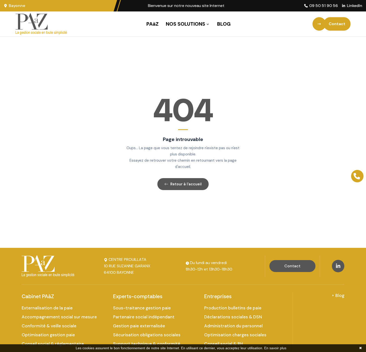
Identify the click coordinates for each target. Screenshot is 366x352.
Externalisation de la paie (47, 308)
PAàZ (152, 24)
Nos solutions (185, 24)
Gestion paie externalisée (139, 326)
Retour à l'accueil (186, 184)
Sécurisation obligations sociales (147, 335)
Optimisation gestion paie (48, 335)
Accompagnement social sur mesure (59, 317)
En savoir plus (275, 348)
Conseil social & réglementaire (53, 344)
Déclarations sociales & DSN (233, 317)
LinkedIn (354, 5)
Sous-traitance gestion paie (142, 308)
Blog (224, 24)
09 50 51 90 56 (323, 5)
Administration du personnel (233, 326)
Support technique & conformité (146, 344)
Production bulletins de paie (232, 308)
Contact (292, 266)
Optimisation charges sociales (235, 335)
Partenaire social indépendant (144, 317)
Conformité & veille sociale (49, 326)
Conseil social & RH (223, 344)
